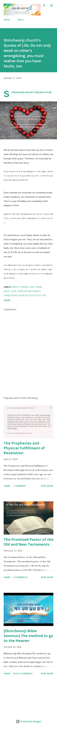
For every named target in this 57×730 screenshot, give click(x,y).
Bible (15, 286)
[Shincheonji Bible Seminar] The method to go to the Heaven (28, 635)
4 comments (20, 577)
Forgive (23, 286)
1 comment (19, 485)
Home (7, 19)
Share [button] (7, 300)
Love (13, 291)
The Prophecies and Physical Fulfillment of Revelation (24, 448)
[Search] (44, 5)
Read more (47, 485)
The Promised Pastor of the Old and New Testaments (28, 542)
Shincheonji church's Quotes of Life (25, 295)
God (31, 286)
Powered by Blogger (30, 721)
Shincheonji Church (28, 291)
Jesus (6, 291)
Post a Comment (23, 673)
